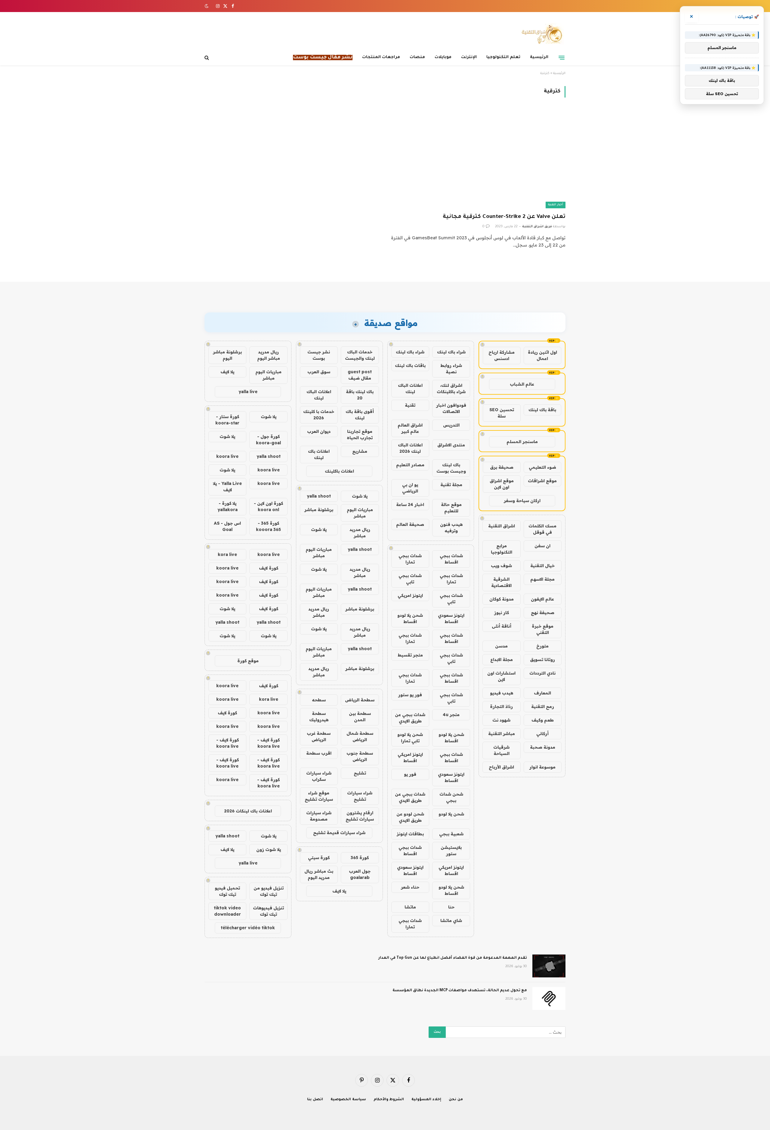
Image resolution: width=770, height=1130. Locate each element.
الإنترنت (469, 57)
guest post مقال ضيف (360, 375)
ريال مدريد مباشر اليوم (268, 355)
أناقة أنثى (501, 626)
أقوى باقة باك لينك (360, 415)
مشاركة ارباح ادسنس (501, 355)
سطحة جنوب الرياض (359, 756)
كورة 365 (360, 857)
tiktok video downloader (227, 911)
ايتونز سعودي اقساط (451, 618)
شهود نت (501, 720)
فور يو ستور (410, 694)
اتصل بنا (315, 1100)
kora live (227, 554)
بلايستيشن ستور (451, 850)
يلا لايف (339, 891)
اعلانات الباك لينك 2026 (410, 448)
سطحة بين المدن (360, 716)
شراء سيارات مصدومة (318, 816)
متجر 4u (451, 714)
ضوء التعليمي (542, 467)
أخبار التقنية (555, 204)
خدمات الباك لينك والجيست (360, 355)
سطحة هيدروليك (318, 716)
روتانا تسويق (542, 659)
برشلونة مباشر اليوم (227, 355)
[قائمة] (562, 57)
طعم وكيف (542, 720)
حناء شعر (410, 887)
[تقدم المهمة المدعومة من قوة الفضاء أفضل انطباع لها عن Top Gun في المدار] (548, 966)
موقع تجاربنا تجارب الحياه (360, 434)
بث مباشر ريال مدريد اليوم (318, 874)
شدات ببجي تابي (410, 579)
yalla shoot (319, 496)
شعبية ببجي (451, 834)
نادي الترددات (542, 673)
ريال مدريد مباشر (360, 533)
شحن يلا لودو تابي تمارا (410, 738)
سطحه (319, 700)
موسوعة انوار (542, 767)
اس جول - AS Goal (227, 526)
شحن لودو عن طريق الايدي (410, 817)
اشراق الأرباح (501, 767)
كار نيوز (501, 612)
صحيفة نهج (542, 612)
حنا (451, 907)
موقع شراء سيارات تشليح (319, 796)
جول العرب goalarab (360, 874)
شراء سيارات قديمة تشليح (339, 832)
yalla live (248, 391)
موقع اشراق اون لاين (502, 484)
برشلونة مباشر (318, 509)
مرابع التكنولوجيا (501, 549)
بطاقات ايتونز (410, 834)
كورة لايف (268, 568)
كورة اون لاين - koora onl (268, 506)
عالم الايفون (542, 599)
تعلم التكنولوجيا (503, 57)
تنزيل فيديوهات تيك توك (268, 911)
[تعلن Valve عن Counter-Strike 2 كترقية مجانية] (477, 159)
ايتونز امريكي (410, 595)
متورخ (542, 646)
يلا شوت (360, 496)
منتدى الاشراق (451, 445)
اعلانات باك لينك (319, 454)
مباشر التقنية (501, 733)
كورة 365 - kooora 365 (268, 526)
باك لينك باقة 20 (360, 395)
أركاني (542, 733)
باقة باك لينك (542, 409)
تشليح (360, 773)
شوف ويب (501, 565)
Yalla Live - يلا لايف (227, 486)
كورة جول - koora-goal (268, 439)
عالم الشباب (522, 384)
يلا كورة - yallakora (227, 506)
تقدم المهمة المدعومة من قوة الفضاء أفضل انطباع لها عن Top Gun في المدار (452, 958)
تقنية (410, 405)
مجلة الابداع (501, 659)
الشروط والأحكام (389, 1100)
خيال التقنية (542, 565)
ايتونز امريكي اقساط (410, 757)
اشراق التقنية (501, 526)
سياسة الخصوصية (348, 1100)
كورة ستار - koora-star (227, 420)
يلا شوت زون (268, 849)
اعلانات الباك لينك (410, 388)
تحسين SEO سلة (501, 413)
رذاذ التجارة (501, 706)
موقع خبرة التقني (542, 629)
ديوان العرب (319, 431)
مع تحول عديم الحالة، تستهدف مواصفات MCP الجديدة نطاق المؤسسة (460, 991)
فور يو (410, 774)
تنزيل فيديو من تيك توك (269, 891)
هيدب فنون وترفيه (451, 527)
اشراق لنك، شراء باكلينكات (451, 388)
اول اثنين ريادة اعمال (542, 355)
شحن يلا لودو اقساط (410, 618)
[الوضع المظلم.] (207, 6)
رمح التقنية (542, 706)
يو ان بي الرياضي (410, 488)
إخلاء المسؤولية (426, 1100)
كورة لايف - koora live (268, 743)
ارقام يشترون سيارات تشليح (360, 816)
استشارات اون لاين (501, 676)
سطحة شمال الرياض (359, 736)
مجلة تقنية (451, 484)
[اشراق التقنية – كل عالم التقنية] (540, 34)
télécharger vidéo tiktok (248, 927)
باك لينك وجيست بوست (451, 468)
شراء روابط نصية (451, 368)
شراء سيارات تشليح (359, 796)
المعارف (542, 693)
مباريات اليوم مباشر (360, 513)
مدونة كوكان (501, 599)
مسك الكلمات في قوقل (542, 529)
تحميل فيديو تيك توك (227, 891)
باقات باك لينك (410, 365)
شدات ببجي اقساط (451, 559)
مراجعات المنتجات (381, 57)
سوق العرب (318, 371)
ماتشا (410, 907)
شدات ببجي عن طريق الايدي (410, 718)
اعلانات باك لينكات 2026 (248, 811)
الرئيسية (539, 57)
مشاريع (359, 451)
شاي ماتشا (451, 920)
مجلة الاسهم (542, 579)
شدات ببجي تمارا (410, 559)
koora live (227, 456)
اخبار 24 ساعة (410, 504)
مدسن (501, 646)
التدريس (451, 425)
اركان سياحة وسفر (522, 500)
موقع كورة (248, 660)
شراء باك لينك (451, 352)
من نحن (456, 1100)
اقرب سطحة (318, 753)
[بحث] (207, 57)
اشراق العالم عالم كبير (410, 428)
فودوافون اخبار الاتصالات (451, 408)
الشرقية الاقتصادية (501, 582)
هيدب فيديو (501, 693)
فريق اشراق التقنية (537, 226)
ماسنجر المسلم (522, 441)
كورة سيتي (319, 857)
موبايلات (443, 57)
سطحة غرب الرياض (319, 736)
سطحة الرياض (359, 700)
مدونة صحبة (542, 747)
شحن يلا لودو (451, 814)
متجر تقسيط (410, 655)
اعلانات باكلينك (339, 471)
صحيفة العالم (410, 524)
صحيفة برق (501, 467)
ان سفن (542, 545)
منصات (417, 57)
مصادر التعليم (410, 464)
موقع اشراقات (542, 480)
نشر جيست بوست (318, 355)
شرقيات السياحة (501, 750)
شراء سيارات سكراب (318, 776)
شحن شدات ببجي (451, 797)
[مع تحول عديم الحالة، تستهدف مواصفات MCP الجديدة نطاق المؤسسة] (548, 998)
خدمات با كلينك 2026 (318, 415)
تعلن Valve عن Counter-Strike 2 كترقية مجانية (504, 217)
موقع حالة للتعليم (451, 508)
